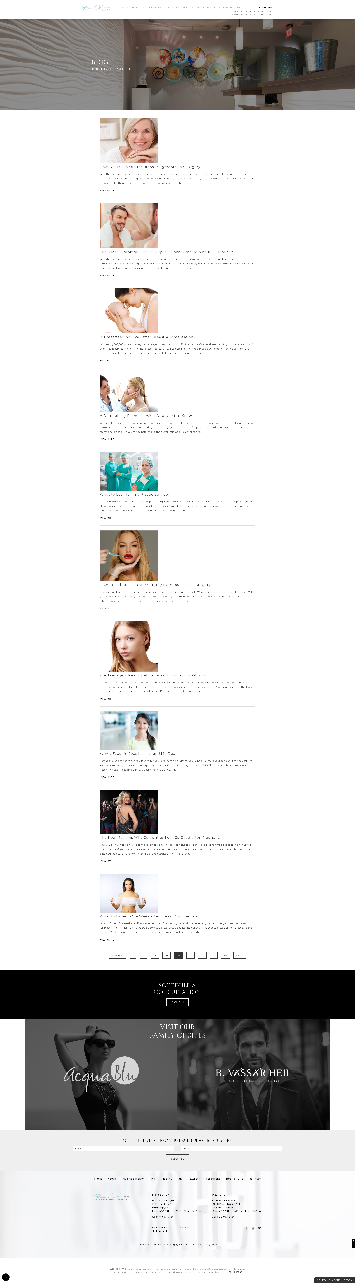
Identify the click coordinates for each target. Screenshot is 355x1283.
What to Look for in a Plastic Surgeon (135, 494)
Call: (162, 1217)
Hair (166, 8)
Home (125, 8)
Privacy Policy (209, 1244)
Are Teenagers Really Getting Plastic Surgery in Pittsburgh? (157, 675)
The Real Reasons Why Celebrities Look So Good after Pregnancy (161, 837)
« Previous (117, 955)
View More (107, 190)
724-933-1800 (235, 1272)
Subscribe (177, 1158)
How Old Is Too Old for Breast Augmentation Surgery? (151, 167)
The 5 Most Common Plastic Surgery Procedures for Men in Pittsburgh (166, 252)
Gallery (195, 8)
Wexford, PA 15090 (226, 1206)
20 (130, 69)
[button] (6, 1277)
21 (190, 955)
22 (202, 955)
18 (155, 955)
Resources (209, 8)
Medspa (176, 8)
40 (225, 955)
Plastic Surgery (151, 8)
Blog (107, 69)
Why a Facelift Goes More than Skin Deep (139, 754)
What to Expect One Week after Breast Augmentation (151, 916)
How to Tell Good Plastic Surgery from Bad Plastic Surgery (155, 585)
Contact (241, 8)
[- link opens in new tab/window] (101, 1074)
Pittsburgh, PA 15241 (163, 1206)
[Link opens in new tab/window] (246, 1228)
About (135, 8)
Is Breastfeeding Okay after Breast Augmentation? (148, 337)
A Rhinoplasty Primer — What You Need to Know (146, 416)
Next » (239, 955)
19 (166, 955)
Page (120, 69)
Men (185, 8)
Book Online (225, 8)
